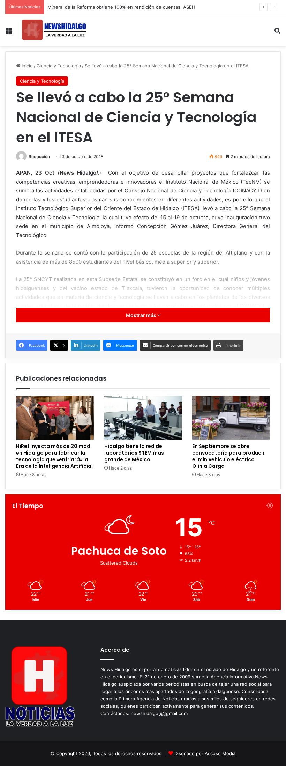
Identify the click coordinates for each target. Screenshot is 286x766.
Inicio (26, 65)
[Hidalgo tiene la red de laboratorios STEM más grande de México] (143, 418)
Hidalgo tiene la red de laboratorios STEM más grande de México (134, 453)
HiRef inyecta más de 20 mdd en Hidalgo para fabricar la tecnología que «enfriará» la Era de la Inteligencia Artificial (54, 456)
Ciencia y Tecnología (59, 65)
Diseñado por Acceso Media (204, 753)
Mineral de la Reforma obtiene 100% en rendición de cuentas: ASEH (121, 7)
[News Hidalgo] (54, 30)
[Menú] (8, 33)
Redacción (39, 156)
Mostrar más (141, 315)
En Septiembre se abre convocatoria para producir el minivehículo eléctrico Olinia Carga (228, 456)
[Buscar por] (277, 33)
